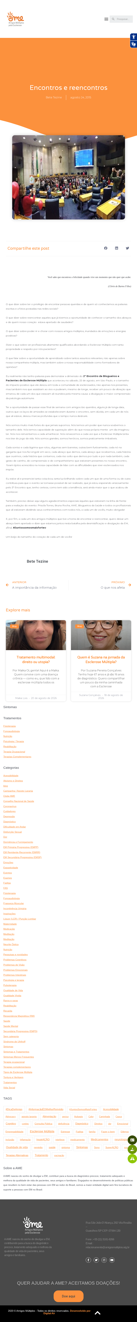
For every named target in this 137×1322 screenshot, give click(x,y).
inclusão (10, 1139)
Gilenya (125, 1131)
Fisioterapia (9, 726)
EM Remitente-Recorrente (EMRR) (21, 852)
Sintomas (8, 1046)
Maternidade (10, 924)
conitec (25, 1123)
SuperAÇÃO (111, 1147)
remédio (38, 1147)
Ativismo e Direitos (13, 781)
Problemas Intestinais (14, 975)
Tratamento (41, 1155)
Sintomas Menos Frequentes (18, 1057)
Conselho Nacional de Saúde (18, 801)
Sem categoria (11, 1036)
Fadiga (7, 883)
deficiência (63, 1123)
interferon (59, 1139)
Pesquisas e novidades (15, 954)
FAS (5, 888)
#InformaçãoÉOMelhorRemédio (46, 1109)
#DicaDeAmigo (14, 1109)
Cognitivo (11, 1123)
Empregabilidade (14, 1131)
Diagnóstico (9, 821)
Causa (119, 1116)
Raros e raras (10, 1000)
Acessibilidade (10, 775)
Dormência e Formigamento (18, 842)
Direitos (98, 1123)
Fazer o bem (108, 1131)
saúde (52, 1147)
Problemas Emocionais (15, 970)
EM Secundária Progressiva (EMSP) (22, 857)
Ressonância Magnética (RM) (19, 1016)
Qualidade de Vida (13, 990)
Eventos (7, 873)
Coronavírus (9, 806)
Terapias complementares (17, 1067)
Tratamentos (10, 1082)
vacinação (59, 1155)
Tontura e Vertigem (13, 1077)
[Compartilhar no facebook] (105, 248)
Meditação (8, 934)
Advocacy (11, 1116)
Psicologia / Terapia (13, 741)
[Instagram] (104, 1260)
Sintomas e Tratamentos (16, 1052)
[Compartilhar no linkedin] (116, 248)
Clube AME (9, 796)
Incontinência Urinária (14, 908)
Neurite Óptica (11, 944)
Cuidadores (9, 811)
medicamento (77, 1139)
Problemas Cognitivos (14, 959)
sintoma (65, 1147)
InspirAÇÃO (43, 1139)
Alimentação (49, 1116)
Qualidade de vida (17, 1147)
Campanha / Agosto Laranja (18, 791)
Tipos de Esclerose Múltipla (17, 1072)
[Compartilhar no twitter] (127, 248)
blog (5, 786)
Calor (91, 1116)
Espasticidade (10, 867)
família (92, 1131)
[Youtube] (112, 1260)
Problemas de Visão (14, 965)
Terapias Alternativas (17, 1155)
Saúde (6, 1021)
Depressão (9, 816)
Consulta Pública (43, 1123)
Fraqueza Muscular (13, 903)
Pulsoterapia (10, 985)
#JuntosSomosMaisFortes (83, 1109)
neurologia (121, 1139)
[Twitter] (96, 1260)
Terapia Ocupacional (14, 751)
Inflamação (25, 1139)
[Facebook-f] (88, 1260)
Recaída (7, 1011)
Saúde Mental (10, 1026)
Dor (5, 837)
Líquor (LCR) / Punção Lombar (19, 919)
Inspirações (9, 913)
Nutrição (7, 736)
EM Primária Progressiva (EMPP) (20, 847)
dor (109, 1123)
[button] (106, 19)
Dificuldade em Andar (14, 827)
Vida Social (9, 1087)
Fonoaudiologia (11, 731)
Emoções (8, 862)
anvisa (65, 1116)
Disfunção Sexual (12, 832)
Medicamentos (99, 1139)
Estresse (65, 1131)
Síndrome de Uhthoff (14, 1041)
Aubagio (78, 1116)
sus (126, 1147)
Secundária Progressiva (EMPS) (20, 1031)
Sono (97, 1147)
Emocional (122, 1123)
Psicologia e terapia (13, 980)
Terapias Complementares (17, 756)
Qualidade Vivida (12, 995)
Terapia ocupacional (14, 1062)
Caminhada (104, 1116)
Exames (7, 878)
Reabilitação (9, 746)
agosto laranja (29, 1116)
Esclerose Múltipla (42, 1131)
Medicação (9, 929)
